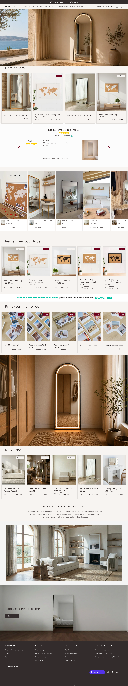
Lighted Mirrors (70, 660)
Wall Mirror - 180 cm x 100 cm (79, 115)
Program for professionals (14, 650)
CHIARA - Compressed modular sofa (64, 489)
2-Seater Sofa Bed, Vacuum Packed (11, 490)
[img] (64, 132)
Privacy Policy (39, 660)
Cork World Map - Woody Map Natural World (88, 282)
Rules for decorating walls (104, 653)
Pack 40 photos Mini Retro (37, 346)
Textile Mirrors (69, 657)
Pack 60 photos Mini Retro (62, 346)
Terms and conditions (42, 657)
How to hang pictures (102, 650)
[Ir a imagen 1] (63, 442)
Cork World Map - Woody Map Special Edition (47, 115)
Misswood (60, 685)
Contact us (12, 616)
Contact (8, 653)
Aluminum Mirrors (71, 653)
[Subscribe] (38, 672)
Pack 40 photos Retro (114, 346)
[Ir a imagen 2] (64, 442)
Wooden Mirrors (70, 650)
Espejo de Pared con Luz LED (37, 490)
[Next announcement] (122, 2)
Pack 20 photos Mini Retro (12, 346)
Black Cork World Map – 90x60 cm (63, 282)
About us (8, 657)
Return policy (39, 650)
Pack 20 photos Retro (89, 346)
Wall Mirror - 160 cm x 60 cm (15, 115)
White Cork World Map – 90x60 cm (109, 115)
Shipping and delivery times (44, 653)
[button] (26, 6)
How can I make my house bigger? (107, 657)
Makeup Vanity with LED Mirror (113, 490)
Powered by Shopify (69, 685)
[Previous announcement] (6, 2)
